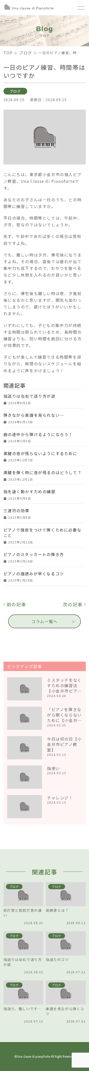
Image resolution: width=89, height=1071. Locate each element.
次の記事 (72, 604)
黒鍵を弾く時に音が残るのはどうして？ (42, 472)
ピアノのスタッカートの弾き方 (33, 554)
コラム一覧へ (44, 621)
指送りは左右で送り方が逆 (29, 396)
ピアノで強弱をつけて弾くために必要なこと (42, 532)
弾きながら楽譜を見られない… (33, 415)
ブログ (25, 53)
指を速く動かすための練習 (29, 491)
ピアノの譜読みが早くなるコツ (33, 574)
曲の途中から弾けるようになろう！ (38, 434)
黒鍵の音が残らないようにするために (40, 453)
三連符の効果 (16, 510)
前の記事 (16, 604)
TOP (8, 53)
